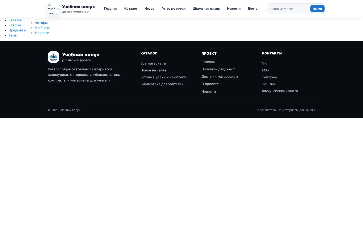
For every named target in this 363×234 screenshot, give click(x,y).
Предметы (17, 30)
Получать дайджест (218, 69)
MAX (266, 70)
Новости (234, 8)
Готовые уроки (173, 8)
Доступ (253, 8)
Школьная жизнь (206, 8)
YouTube (269, 84)
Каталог (130, 8)
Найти (317, 8)
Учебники (42, 28)
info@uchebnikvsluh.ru (280, 91)
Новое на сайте (153, 70)
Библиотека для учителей (162, 84)
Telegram (269, 77)
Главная (110, 8)
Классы (15, 25)
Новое (149, 8)
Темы (13, 35)
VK (264, 63)
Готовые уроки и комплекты (164, 77)
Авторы (41, 23)
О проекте (210, 84)
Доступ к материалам (219, 76)
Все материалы (153, 63)
